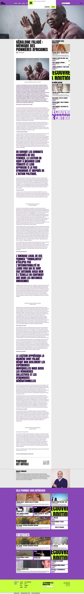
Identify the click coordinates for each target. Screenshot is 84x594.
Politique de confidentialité (35, 593)
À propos (15, 583)
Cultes (21, 585)
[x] (69, 583)
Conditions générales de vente (25, 593)
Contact (25, 587)
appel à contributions (27, 582)
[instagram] (64, 583)
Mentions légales (16, 593)
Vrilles (25, 583)
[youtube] (67, 585)
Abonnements (16, 582)
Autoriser (53, 6)
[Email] (69, 585)
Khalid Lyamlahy (21, 52)
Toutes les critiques (59, 527)
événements (26, 585)
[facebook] (67, 583)
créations (21, 582)
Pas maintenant (47, 6)
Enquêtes (21, 583)
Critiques (21, 587)
